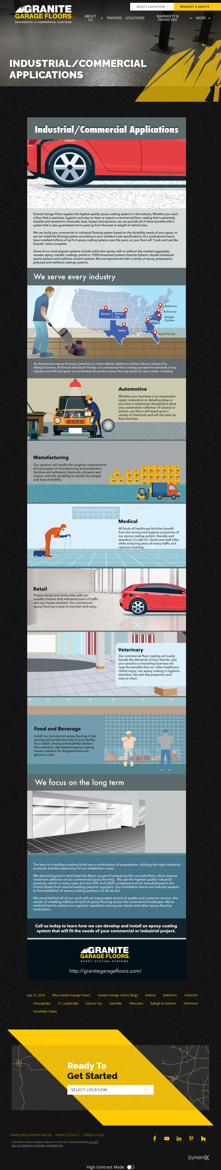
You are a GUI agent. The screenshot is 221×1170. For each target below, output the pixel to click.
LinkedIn (179, 1138)
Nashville (115, 1003)
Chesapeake (42, 1003)
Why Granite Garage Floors (71, 995)
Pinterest (191, 1138)
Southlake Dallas (45, 1011)
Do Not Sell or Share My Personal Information (55, 1143)
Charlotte (191, 995)
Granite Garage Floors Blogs (118, 995)
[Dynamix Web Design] (198, 1157)
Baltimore (170, 995)
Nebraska (136, 1003)
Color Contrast (131, 1167)
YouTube (167, 1138)
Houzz (203, 1138)
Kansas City (94, 1003)
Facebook (155, 1138)
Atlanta (150, 995)
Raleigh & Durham (163, 1003)
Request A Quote (194, 7)
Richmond (190, 1003)
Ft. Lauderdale (68, 1003)
